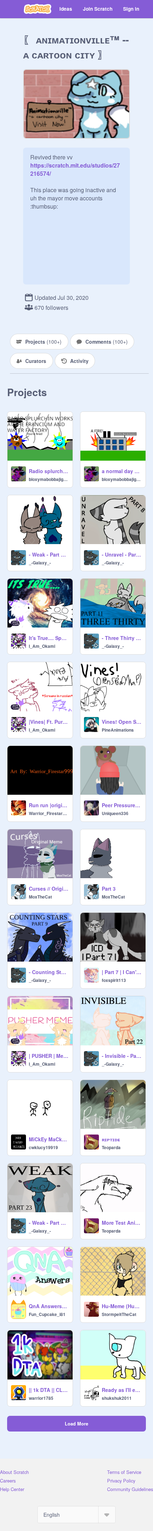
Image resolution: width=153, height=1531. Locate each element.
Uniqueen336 (115, 813)
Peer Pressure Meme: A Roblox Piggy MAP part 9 (121, 805)
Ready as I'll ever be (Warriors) (121, 1389)
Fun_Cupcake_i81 (47, 1314)
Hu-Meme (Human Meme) (121, 1306)
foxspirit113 (114, 980)
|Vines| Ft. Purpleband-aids (48, 721)
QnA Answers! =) (48, 1306)
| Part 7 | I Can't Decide (121, 972)
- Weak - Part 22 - (48, 554)
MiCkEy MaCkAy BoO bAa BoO (48, 1139)
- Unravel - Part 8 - (121, 554)
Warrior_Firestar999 (48, 813)
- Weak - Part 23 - (48, 1222)
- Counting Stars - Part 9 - (48, 972)
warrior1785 (41, 1398)
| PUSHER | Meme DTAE (48, 1055)
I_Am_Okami (42, 646)
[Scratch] (37, 9)
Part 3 (109, 888)
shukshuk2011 (117, 1398)
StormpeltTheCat (119, 1314)
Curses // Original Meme (48, 888)
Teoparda (111, 1147)
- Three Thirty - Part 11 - (121, 637)
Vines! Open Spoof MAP (121, 721)
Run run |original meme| (48, 805)
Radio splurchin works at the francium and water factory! (48, 471)
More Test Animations (121, 1222)
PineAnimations (118, 730)
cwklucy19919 (43, 1147)
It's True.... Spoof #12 (48, 637)
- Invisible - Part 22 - (121, 1055)
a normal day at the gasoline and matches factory (121, 471)
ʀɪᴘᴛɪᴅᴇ (111, 1139)
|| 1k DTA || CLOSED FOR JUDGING (48, 1389)
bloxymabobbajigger (48, 479)
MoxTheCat (40, 896)
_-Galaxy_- (40, 562)
